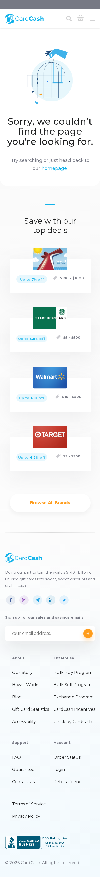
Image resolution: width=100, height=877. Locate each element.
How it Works (25, 684)
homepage (54, 168)
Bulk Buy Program (73, 672)
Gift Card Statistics (30, 709)
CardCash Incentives (74, 709)
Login (59, 769)
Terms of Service (29, 804)
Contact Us (23, 781)
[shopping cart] (80, 19)
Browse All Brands (50, 502)
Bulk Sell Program (73, 684)
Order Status (67, 757)
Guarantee (23, 769)
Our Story (22, 672)
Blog (17, 697)
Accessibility (24, 721)
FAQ (16, 757)
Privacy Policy (26, 816)
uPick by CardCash (73, 721)
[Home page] (24, 22)
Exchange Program (74, 697)
